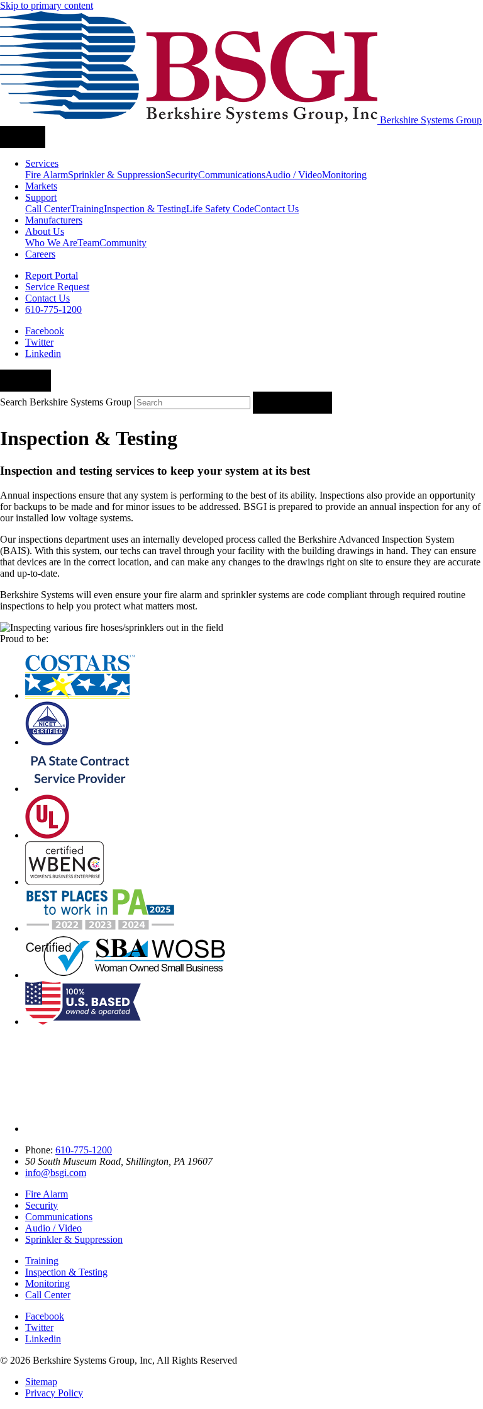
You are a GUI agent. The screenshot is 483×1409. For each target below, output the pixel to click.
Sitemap (41, 1381)
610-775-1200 (83, 1150)
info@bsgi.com (55, 1172)
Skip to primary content (46, 5)
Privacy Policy (54, 1393)
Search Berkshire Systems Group (65, 402)
